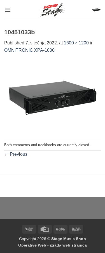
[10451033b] (52, 96)
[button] (7, 10)
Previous (15, 154)
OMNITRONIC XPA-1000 (29, 50)
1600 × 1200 (76, 42)
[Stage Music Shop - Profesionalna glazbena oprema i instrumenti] (52, 10)
